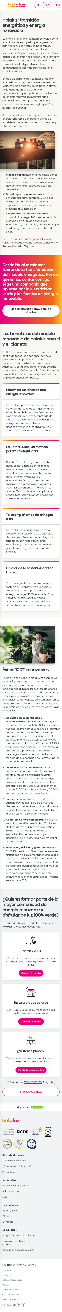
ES (38, 5)
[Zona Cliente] (57, 5)
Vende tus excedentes (31, 1070)
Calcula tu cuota (31, 973)
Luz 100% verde (31, 1092)
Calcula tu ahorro (31, 1021)
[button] (4, 5)
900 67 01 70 (33, 1082)
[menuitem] (4, 1305)
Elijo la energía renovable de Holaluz (31, 310)
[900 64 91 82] (49, 5)
